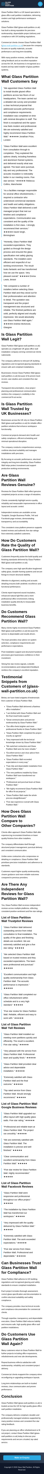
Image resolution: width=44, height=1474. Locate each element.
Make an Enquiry (22, 1458)
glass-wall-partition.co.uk (12, 45)
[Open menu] (40, 4)
